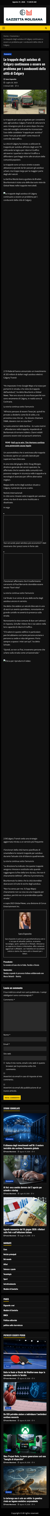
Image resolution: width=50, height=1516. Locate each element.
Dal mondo (7, 1259)
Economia (7, 54)
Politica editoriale (10, 1320)
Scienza (8, 1492)
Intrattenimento (9, 1283)
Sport (5, 1279)
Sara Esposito (11, 79)
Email (6, 1044)
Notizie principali (9, 1254)
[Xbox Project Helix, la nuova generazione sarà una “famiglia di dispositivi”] (25, 1438)
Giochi (8, 1450)
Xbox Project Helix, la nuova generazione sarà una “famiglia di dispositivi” (24, 1458)
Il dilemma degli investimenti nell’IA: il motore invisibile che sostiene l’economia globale (23, 1147)
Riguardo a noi (8, 1305)
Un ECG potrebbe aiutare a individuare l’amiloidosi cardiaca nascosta (25, 1416)
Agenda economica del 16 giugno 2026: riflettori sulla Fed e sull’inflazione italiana (24, 1231)
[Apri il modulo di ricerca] (46, 28)
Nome (6, 1035)
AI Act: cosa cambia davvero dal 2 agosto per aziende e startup (22, 1189)
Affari (5, 1264)
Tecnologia (7, 1274)
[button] (3, 28)
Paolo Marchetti (10, 1152)
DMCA (5, 1315)
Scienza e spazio (9, 1269)
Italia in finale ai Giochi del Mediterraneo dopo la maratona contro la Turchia (24, 1374)
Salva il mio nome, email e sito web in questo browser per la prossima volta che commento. (25, 1066)
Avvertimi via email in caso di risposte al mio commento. (22, 1078)
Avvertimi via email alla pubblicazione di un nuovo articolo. (22, 1089)
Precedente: (21, 963)
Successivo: (23, 973)
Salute (8, 1408)
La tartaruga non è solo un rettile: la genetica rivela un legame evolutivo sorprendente (22, 1500)
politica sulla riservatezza (13, 1325)
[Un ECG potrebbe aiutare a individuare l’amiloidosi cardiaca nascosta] (25, 1396)
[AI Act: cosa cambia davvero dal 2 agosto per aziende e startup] (25, 1169)
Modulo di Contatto (10, 1289)
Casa (5, 1249)
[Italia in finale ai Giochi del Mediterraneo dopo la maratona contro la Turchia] (25, 1354)
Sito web (7, 1053)
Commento (9, 999)
